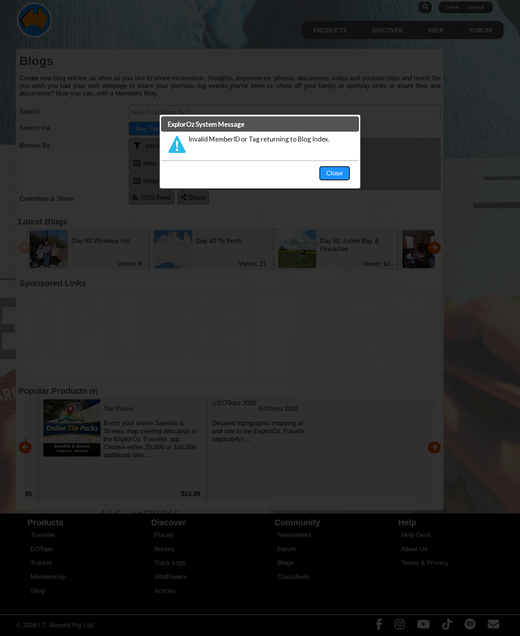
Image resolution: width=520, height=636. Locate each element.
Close (334, 173)
